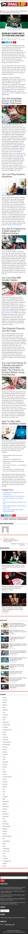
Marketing (5, 801)
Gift (4, 769)
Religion (5, 829)
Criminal (5, 727)
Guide (4, 772)
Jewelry (5, 786)
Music (4, 811)
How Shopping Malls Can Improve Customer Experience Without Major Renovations (18, 625)
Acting (4, 697)
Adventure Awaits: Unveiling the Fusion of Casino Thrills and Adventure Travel (12, 588)
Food (4, 757)
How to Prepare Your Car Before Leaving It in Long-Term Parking (18, 632)
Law (4, 791)
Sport (4, 843)
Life (4, 794)
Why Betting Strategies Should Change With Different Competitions (18, 659)
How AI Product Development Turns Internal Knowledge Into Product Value (18, 652)
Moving (5, 809)
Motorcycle (6, 806)
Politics (5, 821)
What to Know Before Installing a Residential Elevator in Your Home (18, 645)
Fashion (5, 752)
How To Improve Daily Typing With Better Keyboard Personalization (17, 679)
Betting (5, 705)
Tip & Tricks (6, 851)
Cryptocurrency (7, 729)
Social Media (6, 841)
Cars (4, 712)
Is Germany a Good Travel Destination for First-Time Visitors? (16, 666)
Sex (4, 838)
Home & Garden (7, 777)
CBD (4, 720)
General (5, 767)
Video (4, 866)
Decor (4, 732)
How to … (5, 779)
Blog (4, 707)
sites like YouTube (17, 405)
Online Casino (13, 519)
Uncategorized (7, 861)
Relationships (6, 826)
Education (5, 739)
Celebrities (6, 722)
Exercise (5, 747)
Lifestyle (5, 796)
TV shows (5, 858)
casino (5, 519)
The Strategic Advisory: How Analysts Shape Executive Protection (17, 638)
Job (4, 789)
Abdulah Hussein (7, 38)
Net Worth (6, 814)
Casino (8, 11)
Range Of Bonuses (22, 519)
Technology (6, 848)
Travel (4, 856)
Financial (5, 754)
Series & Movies (7, 836)
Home (3, 11)
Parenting (5, 816)
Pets (4, 819)
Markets (5, 804)
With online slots (6, 312)
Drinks (4, 734)
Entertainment (7, 742)
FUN (4, 759)
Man (4, 799)
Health (4, 774)
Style (4, 846)
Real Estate (6, 824)
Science (5, 833)
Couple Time (6, 725)
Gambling (5, 762)
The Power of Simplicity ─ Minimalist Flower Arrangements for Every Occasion (10, 539)
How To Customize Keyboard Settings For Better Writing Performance (17, 686)
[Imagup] (14, 4)
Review (5, 831)
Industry (5, 781)
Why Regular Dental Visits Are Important (18, 544)
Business (5, 710)
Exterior (5, 749)
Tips (4, 853)
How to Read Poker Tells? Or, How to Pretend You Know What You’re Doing (13, 567)
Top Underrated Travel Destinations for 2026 (15, 672)
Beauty (5, 702)
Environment (6, 744)
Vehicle (5, 863)
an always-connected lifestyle (13, 224)
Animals (5, 700)
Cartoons (5, 715)
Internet (5, 784)
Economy (5, 737)
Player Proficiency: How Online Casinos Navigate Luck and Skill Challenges (12, 609)
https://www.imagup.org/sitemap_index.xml (12, 917)
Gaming (5, 764)
